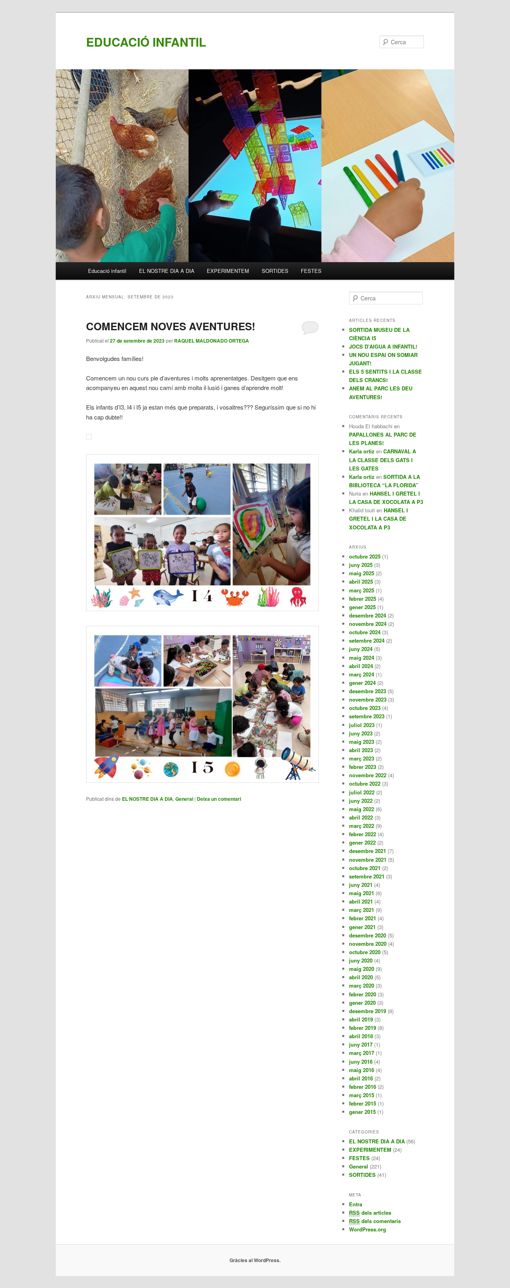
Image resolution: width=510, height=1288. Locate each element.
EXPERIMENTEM (228, 270)
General (184, 798)
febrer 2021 (362, 918)
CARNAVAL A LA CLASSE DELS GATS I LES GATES (382, 459)
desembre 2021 (367, 851)
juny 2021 (361, 884)
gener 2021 (362, 927)
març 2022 (361, 825)
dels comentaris (375, 1221)
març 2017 (361, 1053)
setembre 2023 (366, 716)
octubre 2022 (365, 783)
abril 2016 (361, 1078)
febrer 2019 (362, 1027)
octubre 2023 (365, 708)
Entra (355, 1204)
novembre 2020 (367, 943)
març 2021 (361, 910)
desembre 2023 (367, 691)
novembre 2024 (367, 623)
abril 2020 (361, 977)
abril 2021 (361, 901)
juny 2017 (361, 1044)
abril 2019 (361, 1019)
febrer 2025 (362, 598)
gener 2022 (362, 842)
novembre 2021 (367, 859)
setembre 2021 (366, 876)
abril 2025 (361, 581)
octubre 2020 (365, 952)
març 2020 (361, 985)
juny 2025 (361, 565)
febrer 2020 (362, 994)
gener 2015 (362, 1111)
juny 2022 (361, 800)
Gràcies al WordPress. (255, 1260)
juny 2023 (361, 733)
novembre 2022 (367, 775)
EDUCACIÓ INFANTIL (146, 41)
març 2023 (361, 758)
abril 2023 (361, 750)
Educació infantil (107, 270)
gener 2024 (362, 682)
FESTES (311, 270)
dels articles (370, 1212)
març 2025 (361, 590)
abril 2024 (361, 666)
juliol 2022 (362, 792)
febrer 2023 (362, 766)
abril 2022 (361, 817)
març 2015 (361, 1095)
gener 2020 (362, 1002)
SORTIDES (275, 270)
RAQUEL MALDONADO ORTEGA (211, 340)
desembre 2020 (367, 935)
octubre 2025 (365, 556)
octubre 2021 (365, 868)
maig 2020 (361, 968)
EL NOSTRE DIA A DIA (166, 270)
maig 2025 (361, 573)
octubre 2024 (365, 632)
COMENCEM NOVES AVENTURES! (170, 326)
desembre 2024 (367, 615)
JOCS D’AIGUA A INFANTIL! (383, 346)
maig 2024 (361, 657)
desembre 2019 (367, 1011)
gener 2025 (362, 607)
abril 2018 (361, 1036)
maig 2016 (361, 1070)
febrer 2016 (362, 1086)
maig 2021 (361, 893)
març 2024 (361, 674)
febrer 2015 (362, 1103)
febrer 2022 (362, 834)
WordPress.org (367, 1229)
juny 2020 (361, 960)
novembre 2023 (367, 699)
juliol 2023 (362, 725)
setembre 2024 (366, 640)
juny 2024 (361, 649)
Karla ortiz (362, 451)
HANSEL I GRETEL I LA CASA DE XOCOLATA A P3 (378, 518)
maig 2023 (361, 741)
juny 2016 (361, 1061)
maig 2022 (361, 809)
